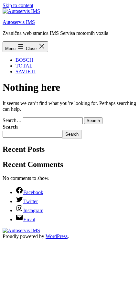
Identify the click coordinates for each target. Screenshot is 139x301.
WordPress (57, 236)
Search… (12, 120)
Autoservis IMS (19, 22)
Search (10, 127)
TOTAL (24, 65)
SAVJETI (26, 71)
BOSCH (24, 60)
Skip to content (18, 5)
